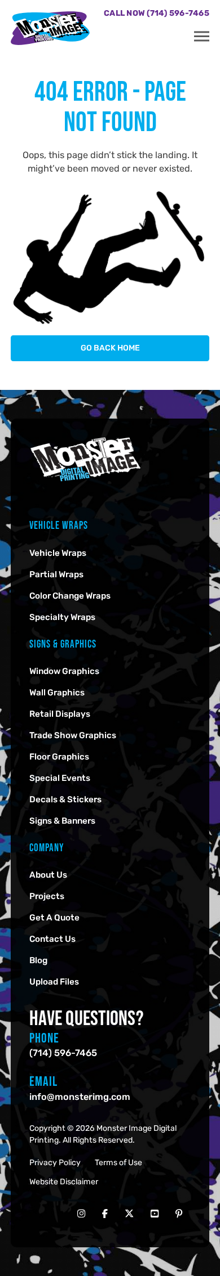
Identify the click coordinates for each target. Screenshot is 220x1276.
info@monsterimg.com (79, 1096)
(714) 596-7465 (63, 1053)
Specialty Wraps (62, 617)
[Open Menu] (201, 36)
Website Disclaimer (63, 1182)
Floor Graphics (59, 757)
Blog (38, 960)
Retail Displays (59, 714)
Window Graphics (64, 671)
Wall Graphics (57, 693)
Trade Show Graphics (72, 735)
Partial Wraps (56, 574)
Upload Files (54, 982)
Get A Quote (54, 918)
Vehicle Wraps (57, 553)
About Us (48, 875)
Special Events (59, 778)
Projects (46, 896)
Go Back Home (110, 348)
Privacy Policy (55, 1162)
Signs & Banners (62, 821)
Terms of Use (118, 1162)
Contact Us (52, 939)
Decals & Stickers (65, 799)
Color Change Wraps (70, 596)
